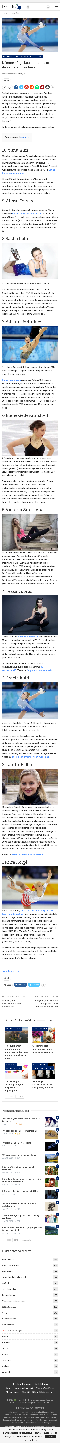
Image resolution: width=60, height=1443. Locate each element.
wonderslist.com (11, 971)
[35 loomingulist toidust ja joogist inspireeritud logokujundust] (16, 1071)
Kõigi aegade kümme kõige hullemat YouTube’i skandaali (46, 1003)
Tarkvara (6, 1360)
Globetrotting (8, 1324)
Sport (39, 56)
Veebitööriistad (9, 1318)
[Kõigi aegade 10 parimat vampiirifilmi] (51, 1194)
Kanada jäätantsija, (28, 636)
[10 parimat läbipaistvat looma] (51, 1146)
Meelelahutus (10, 56)
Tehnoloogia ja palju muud (43, 1068)
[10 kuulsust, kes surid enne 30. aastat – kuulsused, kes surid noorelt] (51, 1122)
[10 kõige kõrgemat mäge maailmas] (51, 1158)
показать (24, 137)
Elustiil (5, 1354)
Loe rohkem (30, 1440)
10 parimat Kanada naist (40, 670)
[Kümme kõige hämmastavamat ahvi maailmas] (51, 1170)
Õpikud (5, 1283)
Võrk (4, 1313)
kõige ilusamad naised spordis (27, 854)
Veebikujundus (9, 1289)
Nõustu (50, 1436)
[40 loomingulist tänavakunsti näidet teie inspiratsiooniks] (43, 1035)
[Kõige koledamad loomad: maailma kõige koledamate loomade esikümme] (51, 1182)
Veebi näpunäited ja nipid (13, 1301)
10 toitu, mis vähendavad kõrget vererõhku (12, 1003)
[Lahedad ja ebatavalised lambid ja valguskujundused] (43, 1071)
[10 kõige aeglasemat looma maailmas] (51, 1134)
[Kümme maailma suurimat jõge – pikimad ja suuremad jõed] (51, 1231)
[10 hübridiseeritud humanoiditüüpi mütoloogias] (51, 1206)
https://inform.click (27, 1412)
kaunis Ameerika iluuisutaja (26, 213)
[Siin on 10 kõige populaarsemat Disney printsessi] (51, 1218)
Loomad (6, 1372)
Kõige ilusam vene (11, 380)
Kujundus (11, 1064)
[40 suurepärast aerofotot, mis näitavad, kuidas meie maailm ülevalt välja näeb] (16, 1035)
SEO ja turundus (9, 1307)
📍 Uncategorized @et (12, 1330)
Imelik (5, 1336)
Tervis (5, 1348)
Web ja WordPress (11, 1265)
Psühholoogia (8, 1295)
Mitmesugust (27, 56)
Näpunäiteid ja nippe (43, 1392)
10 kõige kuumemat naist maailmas (30, 757)
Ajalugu (5, 1366)
